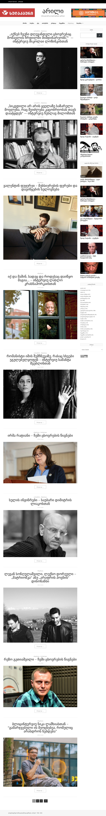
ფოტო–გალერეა (84, 337)
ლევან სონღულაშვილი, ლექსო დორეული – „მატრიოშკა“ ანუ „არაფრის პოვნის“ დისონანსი (40, 577)
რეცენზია (62, 23)
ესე (38, 23)
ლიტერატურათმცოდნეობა (87, 314)
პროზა (25, 23)
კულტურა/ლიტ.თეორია (86, 310)
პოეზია (32, 23)
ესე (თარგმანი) (84, 302)
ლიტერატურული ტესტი (86, 316)
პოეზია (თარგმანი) (85, 320)
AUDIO (82, 288)
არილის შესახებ (12, 1)
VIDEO (81, 292)
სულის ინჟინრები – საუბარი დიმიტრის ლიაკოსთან (40, 502)
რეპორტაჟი (83, 331)
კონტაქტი (20, 1)
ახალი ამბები (84, 294)
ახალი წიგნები (84, 296)
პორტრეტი (43, 432)
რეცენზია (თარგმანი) (85, 335)
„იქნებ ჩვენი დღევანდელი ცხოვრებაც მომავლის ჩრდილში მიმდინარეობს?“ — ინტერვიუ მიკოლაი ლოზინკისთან (40, 37)
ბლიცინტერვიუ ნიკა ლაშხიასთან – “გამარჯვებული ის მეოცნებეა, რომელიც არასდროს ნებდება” (40, 727)
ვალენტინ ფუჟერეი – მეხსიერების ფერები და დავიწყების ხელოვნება (40, 187)
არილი (53, 11)
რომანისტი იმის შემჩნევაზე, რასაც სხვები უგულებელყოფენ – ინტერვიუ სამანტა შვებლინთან (40, 359)
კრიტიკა (53, 23)
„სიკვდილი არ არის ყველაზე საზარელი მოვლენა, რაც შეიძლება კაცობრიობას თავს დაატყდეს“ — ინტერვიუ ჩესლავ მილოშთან (40, 109)
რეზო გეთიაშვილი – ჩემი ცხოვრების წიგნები (40, 659)
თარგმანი (45, 23)
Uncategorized (84, 290)
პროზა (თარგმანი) (85, 329)
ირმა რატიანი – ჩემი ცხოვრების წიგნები (40, 435)
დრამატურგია (84, 298)
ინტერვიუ (71, 23)
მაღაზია (79, 23)
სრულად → (40, 93)
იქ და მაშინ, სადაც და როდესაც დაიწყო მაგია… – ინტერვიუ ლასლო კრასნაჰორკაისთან (40, 280)
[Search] (99, 35)
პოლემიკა (83, 322)
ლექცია (82, 312)
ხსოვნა (82, 339)
